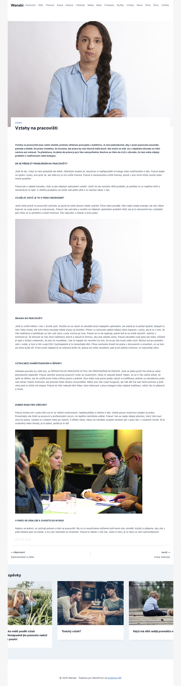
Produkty (109, 5)
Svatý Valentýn (162, 554)
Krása (60, 5)
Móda (91, 5)
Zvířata (165, 5)
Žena (148, 5)
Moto (99, 5)
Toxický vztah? (71, 631)
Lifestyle (80, 5)
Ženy (156, 5)
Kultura (69, 5)
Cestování (30, 5)
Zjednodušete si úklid (22, 554)
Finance (50, 5)
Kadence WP (115, 678)
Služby (120, 5)
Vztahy (130, 5)
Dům (40, 5)
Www (140, 5)
